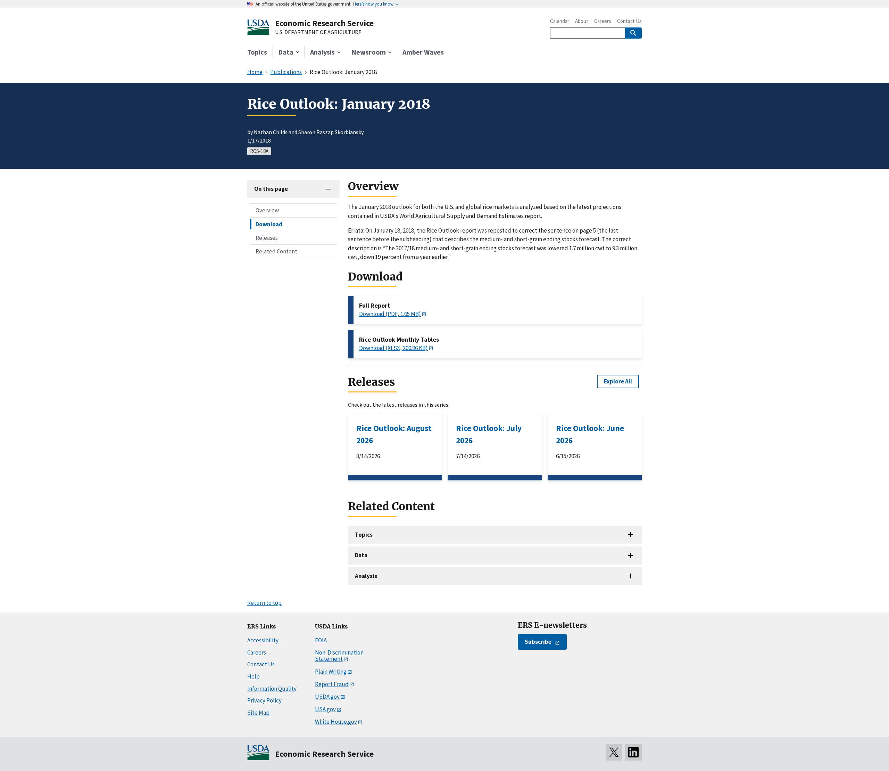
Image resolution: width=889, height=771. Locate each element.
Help (253, 676)
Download (269, 224)
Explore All (618, 381)
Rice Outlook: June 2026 (590, 434)
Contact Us (629, 21)
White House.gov (336, 721)
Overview (267, 210)
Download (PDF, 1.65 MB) (390, 314)
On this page (271, 189)
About (581, 21)
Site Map (258, 712)
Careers (602, 21)
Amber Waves (423, 52)
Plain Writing (331, 671)
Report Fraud (332, 684)
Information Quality (272, 688)
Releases (267, 237)
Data (361, 555)
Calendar (559, 21)
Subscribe (538, 642)
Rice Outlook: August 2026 (394, 434)
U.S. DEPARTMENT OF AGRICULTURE (318, 32)
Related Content (276, 251)
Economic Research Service (324, 23)
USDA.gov (327, 696)
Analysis (366, 576)
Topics (257, 52)
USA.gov (325, 709)
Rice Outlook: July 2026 (489, 434)
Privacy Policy (264, 700)
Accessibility (263, 640)
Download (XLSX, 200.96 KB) (393, 348)
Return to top (264, 603)
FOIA (321, 640)
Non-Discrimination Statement (339, 656)
